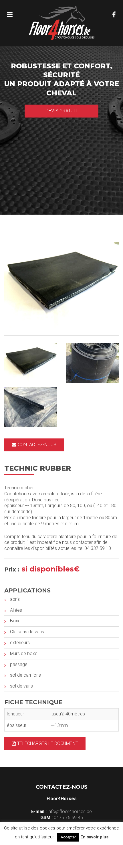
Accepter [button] (68, 837)
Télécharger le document (47, 743)
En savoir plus (94, 837)
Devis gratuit (62, 110)
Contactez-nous (37, 444)
